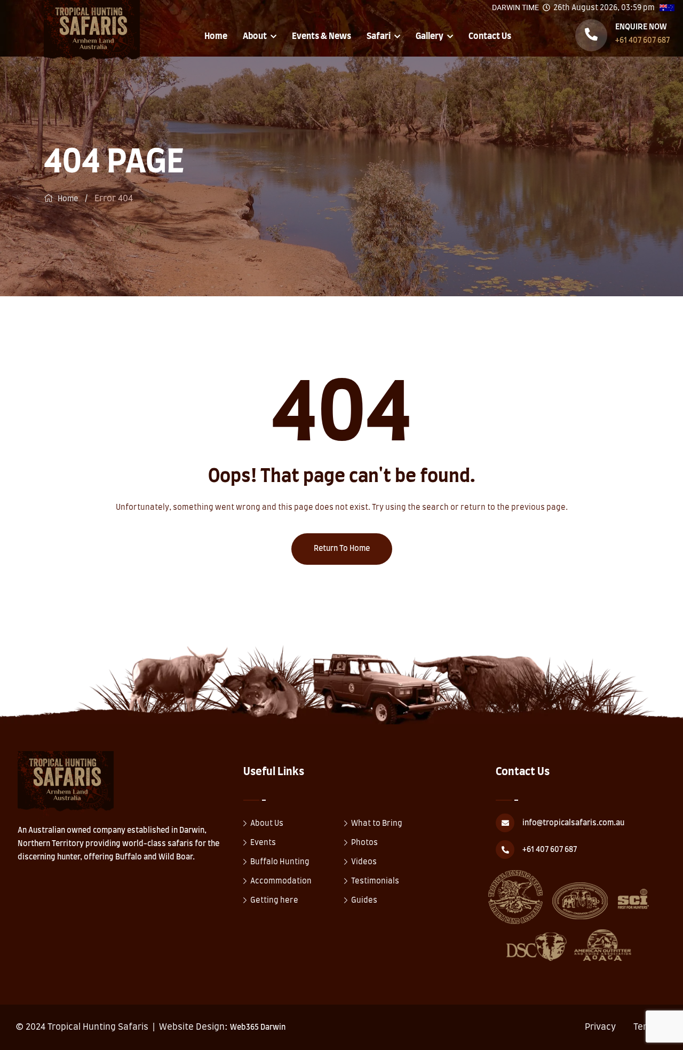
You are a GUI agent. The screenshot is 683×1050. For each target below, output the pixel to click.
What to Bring (376, 823)
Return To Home (342, 548)
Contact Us (489, 36)
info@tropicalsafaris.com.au (573, 823)
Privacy (600, 1027)
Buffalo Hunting (279, 862)
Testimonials (375, 881)
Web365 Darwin (257, 1027)
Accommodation (281, 881)
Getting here (274, 900)
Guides (364, 900)
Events (263, 843)
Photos (364, 843)
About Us (266, 823)
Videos (364, 862)
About (255, 36)
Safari (379, 36)
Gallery (429, 36)
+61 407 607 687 (642, 40)
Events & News (321, 36)
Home (215, 36)
